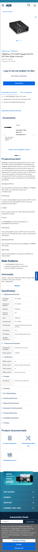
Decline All (19, 548)
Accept (19, 544)
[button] (36, 276)
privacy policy (16, 529)
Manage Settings (19, 541)
